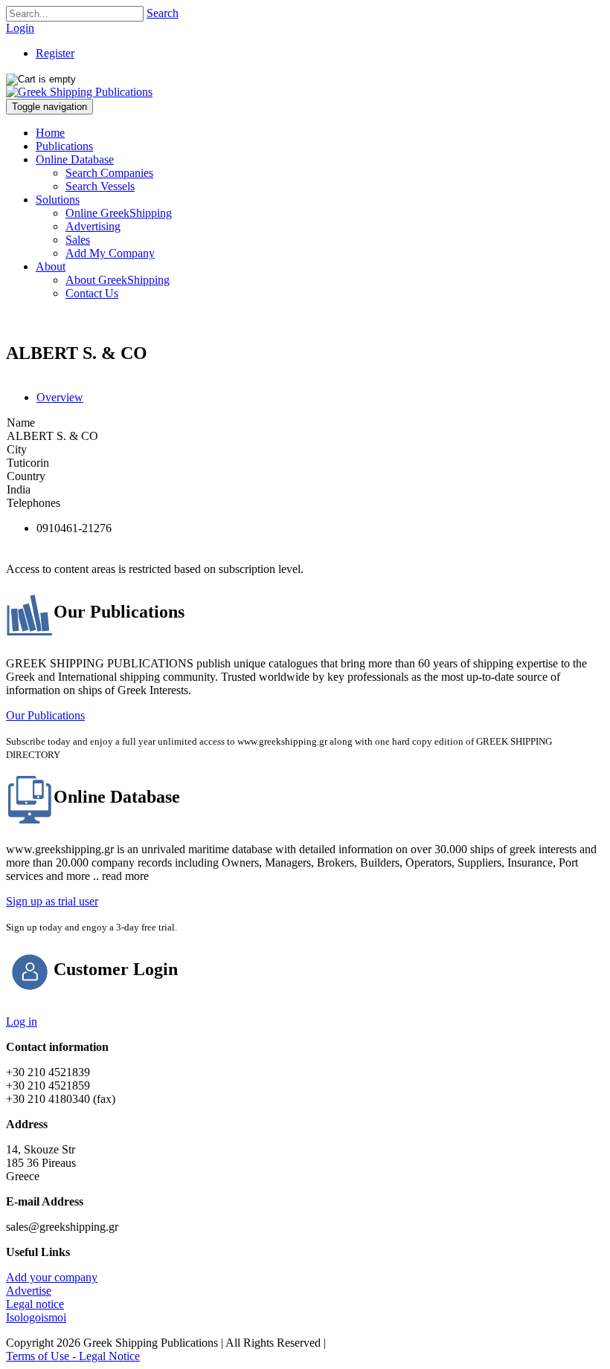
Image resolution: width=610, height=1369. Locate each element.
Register (55, 53)
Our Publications (45, 715)
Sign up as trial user (52, 901)
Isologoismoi (36, 1317)
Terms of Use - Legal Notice (73, 1356)
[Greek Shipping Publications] (79, 91)
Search (163, 13)
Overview (59, 397)
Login (20, 28)
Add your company (51, 1277)
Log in (21, 1021)
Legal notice (35, 1304)
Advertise (28, 1290)
